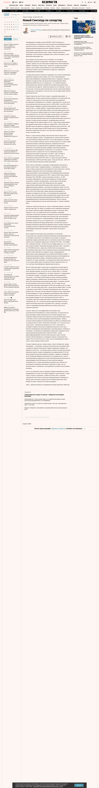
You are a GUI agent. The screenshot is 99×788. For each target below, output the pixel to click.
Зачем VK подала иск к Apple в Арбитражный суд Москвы (11, 301)
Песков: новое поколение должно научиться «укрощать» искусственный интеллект (11, 235)
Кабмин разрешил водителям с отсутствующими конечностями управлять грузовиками (11, 83)
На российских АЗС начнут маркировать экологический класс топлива (11, 225)
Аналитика (46, 8)
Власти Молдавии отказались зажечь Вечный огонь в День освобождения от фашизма (11, 56)
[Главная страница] (49, 2)
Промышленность (65, 8)
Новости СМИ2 (27, 424)
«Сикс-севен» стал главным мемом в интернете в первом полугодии (11, 293)
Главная (25, 17)
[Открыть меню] (95, 2)
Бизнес (21, 5)
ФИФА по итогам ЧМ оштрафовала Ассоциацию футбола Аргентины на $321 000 (11, 310)
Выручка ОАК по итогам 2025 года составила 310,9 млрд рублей (11, 193)
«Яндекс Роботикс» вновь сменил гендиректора (11, 208)
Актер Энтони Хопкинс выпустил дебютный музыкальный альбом (10, 142)
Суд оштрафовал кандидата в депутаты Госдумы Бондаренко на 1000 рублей (11, 125)
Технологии (49, 5)
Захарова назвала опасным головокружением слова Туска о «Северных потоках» (11, 185)
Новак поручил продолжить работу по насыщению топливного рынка (11, 251)
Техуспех (88, 8)
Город (32, 8)
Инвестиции (41, 5)
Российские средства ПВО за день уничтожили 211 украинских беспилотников (11, 151)
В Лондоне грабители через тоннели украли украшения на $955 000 (11, 268)
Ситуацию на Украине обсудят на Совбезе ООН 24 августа (11, 117)
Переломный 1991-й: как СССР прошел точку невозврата (47, 13)
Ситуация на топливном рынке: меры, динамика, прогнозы (78, 13)
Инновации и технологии (78, 8)
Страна (58, 8)
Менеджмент (83, 5)
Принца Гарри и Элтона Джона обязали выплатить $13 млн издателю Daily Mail (11, 285)
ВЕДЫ (7, 8)
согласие (38, 785)
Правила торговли (14, 8)
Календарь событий (7, 14)
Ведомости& (39, 8)
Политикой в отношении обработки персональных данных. (48, 786)
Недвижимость (62, 5)
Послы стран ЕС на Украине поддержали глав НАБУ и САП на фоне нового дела (11, 159)
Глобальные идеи (13, 5)
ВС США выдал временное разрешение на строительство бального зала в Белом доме (11, 101)
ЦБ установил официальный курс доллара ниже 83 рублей (10, 243)
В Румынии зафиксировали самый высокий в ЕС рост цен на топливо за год (11, 217)
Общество (76, 5)
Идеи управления (25, 8)
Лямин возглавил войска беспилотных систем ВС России (10, 201)
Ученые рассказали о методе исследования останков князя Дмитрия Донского (10, 176)
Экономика (27, 5)
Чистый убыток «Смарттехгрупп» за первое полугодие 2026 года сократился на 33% (11, 277)
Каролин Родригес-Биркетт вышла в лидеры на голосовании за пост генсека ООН (11, 47)
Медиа (55, 5)
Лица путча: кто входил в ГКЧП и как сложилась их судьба (11, 64)
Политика (69, 5)
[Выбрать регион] (82, 2)
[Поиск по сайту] (85, 2)
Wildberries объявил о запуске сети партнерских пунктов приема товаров (11, 92)
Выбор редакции (27, 13)
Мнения (30, 17)
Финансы (34, 5)
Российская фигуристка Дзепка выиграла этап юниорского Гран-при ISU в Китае (11, 260)
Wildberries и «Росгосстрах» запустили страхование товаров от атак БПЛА (11, 72)
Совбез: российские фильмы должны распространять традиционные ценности (10, 134)
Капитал (53, 8)
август (15, 14)
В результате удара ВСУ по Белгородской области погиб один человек (11, 167)
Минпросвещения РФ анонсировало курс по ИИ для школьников (11, 109)
